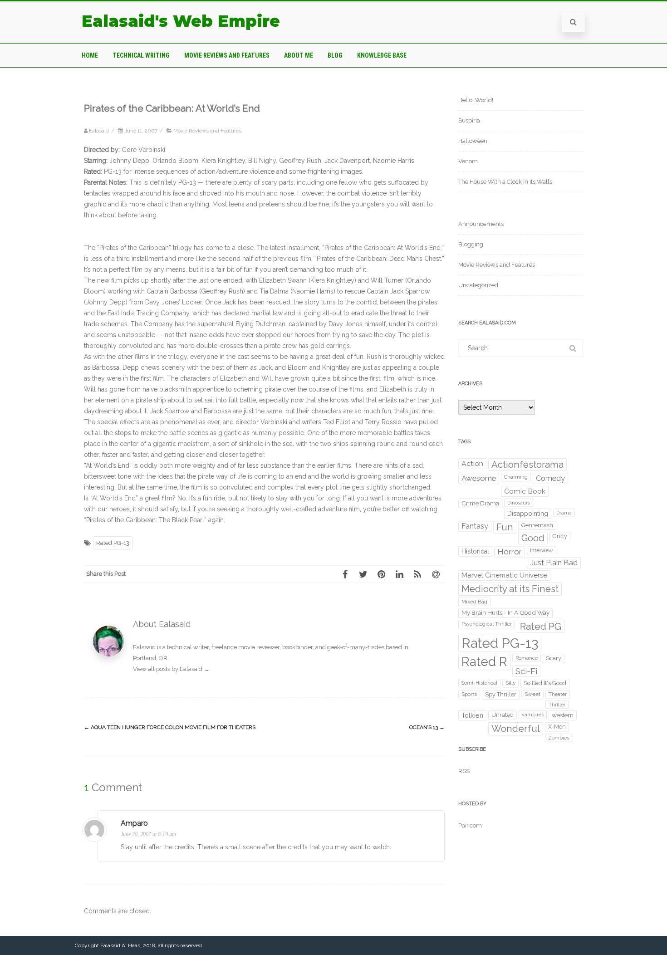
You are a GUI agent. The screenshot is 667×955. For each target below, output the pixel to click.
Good (532, 538)
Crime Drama (480, 503)
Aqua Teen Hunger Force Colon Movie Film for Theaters (169, 727)
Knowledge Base (382, 55)
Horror (509, 551)
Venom (468, 161)
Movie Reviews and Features (227, 55)
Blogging (470, 244)
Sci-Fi (526, 671)
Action (472, 463)
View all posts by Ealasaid (171, 669)
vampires (533, 714)
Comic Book (524, 491)
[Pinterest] (381, 574)
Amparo (134, 823)
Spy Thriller (500, 694)
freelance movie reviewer (245, 647)
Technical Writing (141, 55)
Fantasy (474, 526)
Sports (469, 694)
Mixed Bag (474, 601)
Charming (516, 477)
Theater (558, 694)
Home (90, 55)
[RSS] (417, 574)
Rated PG (540, 626)
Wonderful (515, 728)
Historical (475, 551)
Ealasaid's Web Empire (181, 21)
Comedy (550, 478)
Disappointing (527, 513)
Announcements (481, 223)
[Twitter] (363, 574)
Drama (564, 512)
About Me (298, 55)
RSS (464, 771)
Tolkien (472, 715)
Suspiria (469, 120)
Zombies (558, 737)
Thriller (557, 704)
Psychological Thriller (486, 624)
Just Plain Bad (554, 562)
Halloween (472, 140)
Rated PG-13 (112, 542)
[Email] (436, 574)
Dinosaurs (518, 502)
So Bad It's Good (545, 683)
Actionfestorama (527, 464)
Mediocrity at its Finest (510, 588)
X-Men (557, 726)
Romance (526, 658)
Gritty (560, 536)
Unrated (502, 714)
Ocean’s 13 (427, 727)
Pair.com (470, 825)
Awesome (478, 478)
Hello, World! (475, 100)
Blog (335, 55)
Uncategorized (478, 285)
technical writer (188, 647)
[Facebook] (345, 574)
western (563, 715)
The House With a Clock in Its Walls (505, 181)
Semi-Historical (479, 683)
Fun (504, 527)
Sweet (532, 694)
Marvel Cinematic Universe (504, 575)
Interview (541, 550)
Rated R (484, 661)
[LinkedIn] (399, 574)
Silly (510, 683)
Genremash (537, 525)
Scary (553, 658)
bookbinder (297, 647)
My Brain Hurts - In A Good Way (505, 612)
